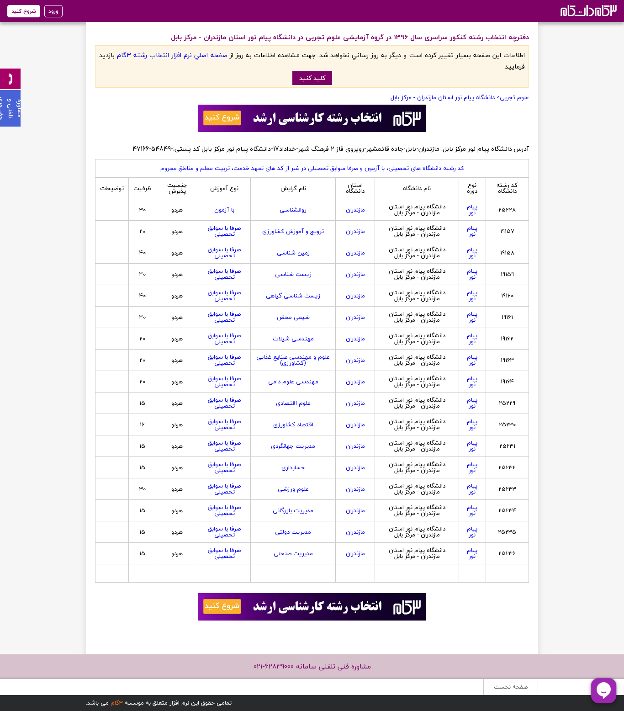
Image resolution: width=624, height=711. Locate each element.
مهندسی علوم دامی (293, 382)
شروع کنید (23, 11)
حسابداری (293, 467)
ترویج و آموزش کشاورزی (293, 231)
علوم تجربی (514, 97)
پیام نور (472, 210)
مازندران (355, 210)
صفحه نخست (511, 687)
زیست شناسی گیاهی (293, 296)
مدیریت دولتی (293, 532)
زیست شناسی (293, 274)
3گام (117, 703)
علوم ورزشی (293, 489)
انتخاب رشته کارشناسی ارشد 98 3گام (588, 10)
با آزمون (224, 210)
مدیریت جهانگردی (293, 446)
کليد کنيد (312, 78)
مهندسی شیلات (293, 339)
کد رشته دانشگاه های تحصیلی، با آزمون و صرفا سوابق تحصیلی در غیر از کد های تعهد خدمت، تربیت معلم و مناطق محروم (312, 168)
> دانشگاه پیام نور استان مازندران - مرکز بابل (445, 97)
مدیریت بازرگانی (293, 510)
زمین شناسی (293, 253)
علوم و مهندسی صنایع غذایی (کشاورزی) (293, 360)
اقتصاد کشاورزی (293, 424)
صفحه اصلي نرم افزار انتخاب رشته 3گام (172, 55)
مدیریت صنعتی (293, 553)
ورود (53, 11)
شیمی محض (293, 317)
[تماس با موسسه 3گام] (10, 79)
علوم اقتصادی (293, 403)
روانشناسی (293, 210)
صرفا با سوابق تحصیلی (224, 231)
